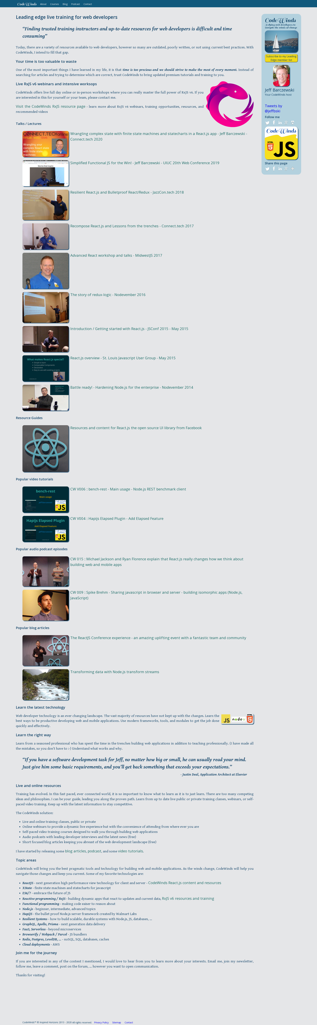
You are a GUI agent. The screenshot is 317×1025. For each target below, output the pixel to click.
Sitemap (116, 1022)
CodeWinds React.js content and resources (184, 882)
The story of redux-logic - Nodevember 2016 (108, 294)
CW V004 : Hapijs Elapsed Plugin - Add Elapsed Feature (116, 518)
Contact (88, 4)
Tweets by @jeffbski (273, 108)
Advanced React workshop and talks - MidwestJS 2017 (116, 255)
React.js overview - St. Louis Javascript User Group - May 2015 (123, 357)
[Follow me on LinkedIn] (280, 122)
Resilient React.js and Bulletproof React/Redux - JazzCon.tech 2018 (127, 192)
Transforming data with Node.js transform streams (114, 671)
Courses (54, 4)
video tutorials (130, 850)
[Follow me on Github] (292, 122)
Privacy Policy (101, 1022)
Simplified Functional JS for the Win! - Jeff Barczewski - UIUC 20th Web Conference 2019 (144, 162)
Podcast (75, 4)
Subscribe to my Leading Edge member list (281, 58)
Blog (65, 4)
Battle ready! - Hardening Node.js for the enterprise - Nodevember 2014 (131, 387)
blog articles (75, 850)
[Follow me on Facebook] (273, 122)
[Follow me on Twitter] (267, 122)
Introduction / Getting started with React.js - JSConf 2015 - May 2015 (129, 328)
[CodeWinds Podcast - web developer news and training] (281, 142)
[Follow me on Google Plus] (286, 122)
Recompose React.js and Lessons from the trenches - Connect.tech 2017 (132, 225)
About (43, 4)
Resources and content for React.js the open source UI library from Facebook (136, 427)
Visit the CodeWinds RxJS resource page (50, 106)
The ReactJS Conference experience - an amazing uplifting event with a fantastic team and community (158, 637)
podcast (94, 850)
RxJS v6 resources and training (188, 898)
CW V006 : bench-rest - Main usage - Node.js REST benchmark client (128, 488)
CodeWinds (26, 4)
